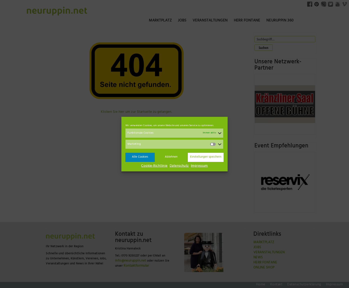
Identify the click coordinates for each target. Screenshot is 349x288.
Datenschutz (179, 166)
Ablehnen (171, 157)
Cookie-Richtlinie (154, 166)
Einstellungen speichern (205, 157)
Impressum (199, 166)
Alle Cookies (140, 157)
